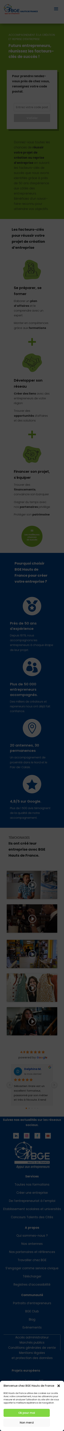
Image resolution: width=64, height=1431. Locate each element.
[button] (58, 1386)
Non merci (27, 1422)
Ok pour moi (26, 1413)
